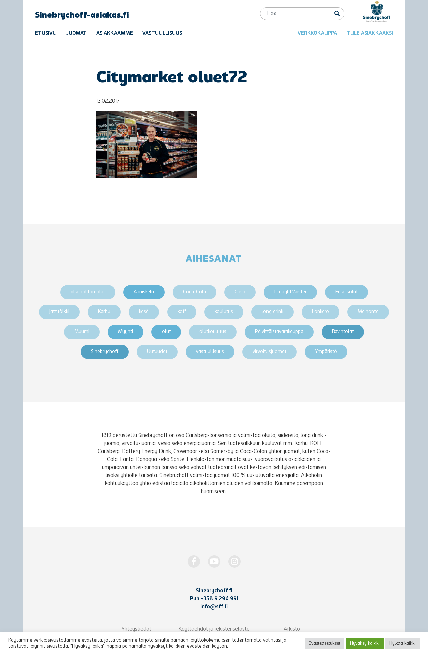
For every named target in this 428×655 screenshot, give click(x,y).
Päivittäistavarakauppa (279, 331)
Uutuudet (157, 351)
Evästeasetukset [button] (324, 643)
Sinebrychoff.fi (214, 591)
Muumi (81, 331)
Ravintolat (343, 331)
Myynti (125, 331)
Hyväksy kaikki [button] (365, 643)
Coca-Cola (194, 292)
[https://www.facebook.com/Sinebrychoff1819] (194, 561)
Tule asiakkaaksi (370, 33)
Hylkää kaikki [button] (402, 643)
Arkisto (292, 629)
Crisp (240, 292)
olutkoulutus (212, 331)
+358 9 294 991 (219, 599)
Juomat (76, 33)
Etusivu (46, 33)
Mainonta (368, 311)
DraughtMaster (290, 292)
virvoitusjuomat (269, 351)
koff (182, 311)
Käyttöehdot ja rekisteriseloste (214, 629)
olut (166, 331)
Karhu (104, 311)
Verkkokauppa (317, 33)
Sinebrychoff (104, 351)
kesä (144, 311)
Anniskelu (144, 292)
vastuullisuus (210, 351)
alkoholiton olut (88, 292)
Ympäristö (326, 351)
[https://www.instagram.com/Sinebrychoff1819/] (234, 561)
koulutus (224, 311)
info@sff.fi (214, 607)
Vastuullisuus (162, 33)
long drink (272, 311)
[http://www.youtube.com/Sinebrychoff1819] (214, 561)
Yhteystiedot (136, 629)
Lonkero (320, 311)
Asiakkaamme (114, 33)
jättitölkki (59, 311)
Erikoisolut (346, 292)
